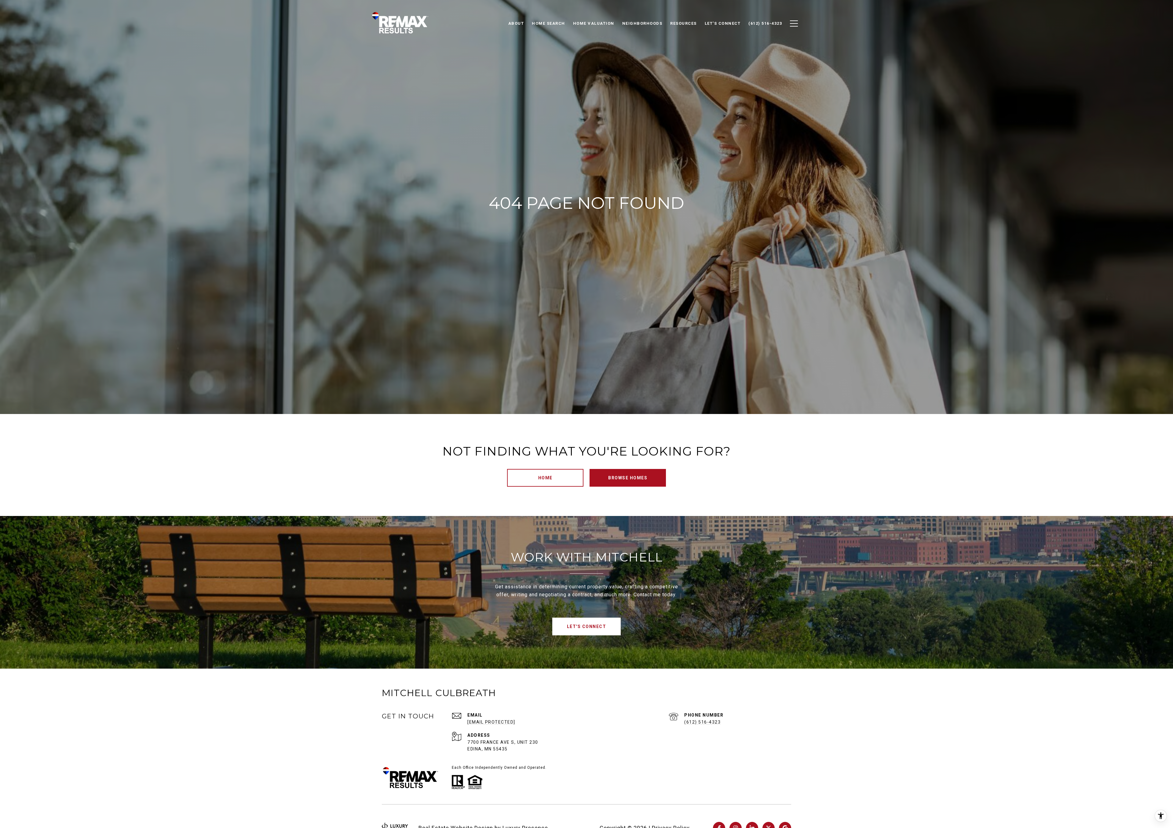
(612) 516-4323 (702, 722)
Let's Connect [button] (586, 626)
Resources (683, 23)
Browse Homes (627, 477)
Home (545, 477)
